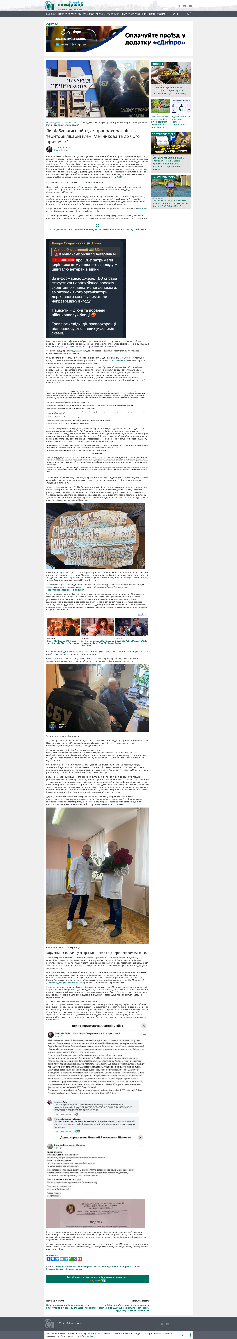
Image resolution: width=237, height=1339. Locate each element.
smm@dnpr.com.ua (71, 1323)
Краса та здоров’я (130, 14)
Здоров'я (60, 1269)
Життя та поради (67, 14)
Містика (100, 14)
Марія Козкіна (61, 150)
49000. (120, 177)
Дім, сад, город (86, 14)
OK (182, 1335)
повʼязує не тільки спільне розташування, (66, 799)
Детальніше (87, 1336)
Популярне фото (163, 176)
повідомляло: (75, 351)
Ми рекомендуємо (82, 1266)
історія (67, 963)
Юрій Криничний (117, 360)
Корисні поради (74, 1269)
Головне (50, 1269)
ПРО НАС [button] (161, 14)
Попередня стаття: (71, 1304)
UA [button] (174, 14)
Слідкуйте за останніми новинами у (97, 1279)
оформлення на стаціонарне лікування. (65, 590)
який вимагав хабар (101, 587)
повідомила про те (68, 651)
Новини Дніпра (53, 122)
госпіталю (142, 208)
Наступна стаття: (124, 1306)
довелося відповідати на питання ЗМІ (64, 982)
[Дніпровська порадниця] (50, 1324)
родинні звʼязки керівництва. (109, 799)
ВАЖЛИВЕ (51, 14)
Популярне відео (164, 134)
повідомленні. (140, 229)
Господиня (113, 14)
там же (61, 341)
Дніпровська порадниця (88, 177)
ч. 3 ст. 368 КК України (56, 377)
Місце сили (148, 14)
